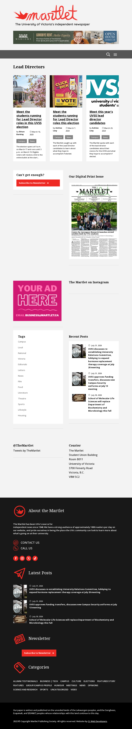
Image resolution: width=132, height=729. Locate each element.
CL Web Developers (97, 721)
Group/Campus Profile (39, 685)
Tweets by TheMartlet (26, 450)
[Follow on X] (28, 558)
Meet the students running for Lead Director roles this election (66, 117)
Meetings (71, 685)
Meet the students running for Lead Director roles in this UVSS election (29, 119)
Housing (22, 415)
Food (20, 387)
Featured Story (106, 681)
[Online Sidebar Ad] (37, 320)
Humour (59, 685)
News (32, 141)
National (22, 353)
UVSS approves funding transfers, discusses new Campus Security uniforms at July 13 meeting (101, 383)
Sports (21, 404)
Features (18, 685)
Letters (21, 370)
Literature (23, 392)
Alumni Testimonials (25, 681)
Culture (76, 681)
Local (20, 347)
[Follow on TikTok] (35, 558)
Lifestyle (22, 409)
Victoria (21, 358)
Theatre (22, 398)
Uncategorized (59, 689)
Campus (21, 141)
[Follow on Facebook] (15, 558)
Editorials (22, 364)
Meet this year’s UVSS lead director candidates (101, 117)
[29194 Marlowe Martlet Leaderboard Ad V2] (66, 43)
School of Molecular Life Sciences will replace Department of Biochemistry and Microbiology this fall (101, 404)
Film (20, 381)
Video (74, 689)
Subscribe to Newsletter (32, 182)
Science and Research (25, 689)
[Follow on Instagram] (22, 558)
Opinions (93, 685)
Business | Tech (49, 681)
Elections (89, 681)
